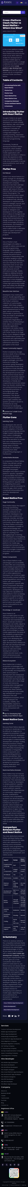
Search (23, 12)
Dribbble (17, 2)
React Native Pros (10, 96)
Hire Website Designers (8, 1077)
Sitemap (24, 1185)
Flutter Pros (8, 90)
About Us (4, 1091)
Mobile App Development (9, 1032)
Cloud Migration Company (9, 1055)
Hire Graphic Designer (7, 1069)
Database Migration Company (10, 1043)
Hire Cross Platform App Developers (12, 1072)
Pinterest (14, 1164)
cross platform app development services (12, 68)
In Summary (9, 106)
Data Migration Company (9, 1041)
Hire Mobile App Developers (9, 1062)
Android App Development (9, 1036)
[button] (22, 2)
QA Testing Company (7, 1046)
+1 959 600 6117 (9, 1140)
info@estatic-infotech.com (13, 1126)
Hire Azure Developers (8, 1065)
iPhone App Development (9, 1034)
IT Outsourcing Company (8, 1048)
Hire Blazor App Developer (9, 1084)
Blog (2, 1103)
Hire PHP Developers (7, 1079)
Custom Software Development (11, 1029)
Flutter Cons (9, 93)
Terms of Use (5, 1185)
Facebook (2, 1164)
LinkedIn (10, 1164)
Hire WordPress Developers (9, 1067)
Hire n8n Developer (7, 1081)
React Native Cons (11, 98)
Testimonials (5, 1098)
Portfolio (3, 1100)
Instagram (18, 1164)
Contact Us (4, 1105)
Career (3, 1095)
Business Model (5, 1093)
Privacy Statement (15, 1185)
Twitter (6, 1164)
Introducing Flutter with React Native (13, 87)
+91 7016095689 (9, 1122)
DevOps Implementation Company (12, 1051)
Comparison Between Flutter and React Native (13, 102)
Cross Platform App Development (11, 1039)
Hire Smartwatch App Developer (11, 1074)
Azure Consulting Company (9, 1053)
